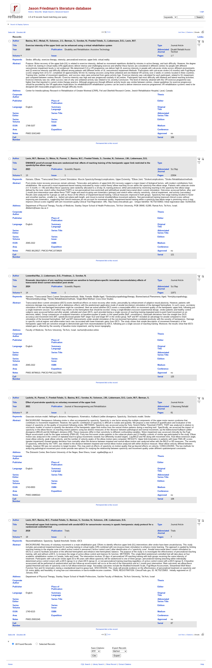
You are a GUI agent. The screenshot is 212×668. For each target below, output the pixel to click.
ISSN (15, 125)
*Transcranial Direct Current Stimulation (59, 179)
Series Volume (16, 120)
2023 (28, 169)
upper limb (92, 59)
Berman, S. (70, 41)
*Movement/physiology (36, 299)
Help (202, 664)
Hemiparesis (73, 416)
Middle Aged (98, 296)
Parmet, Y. (65, 158)
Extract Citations (125, 664)
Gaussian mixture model (37, 416)
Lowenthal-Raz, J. (34, 276)
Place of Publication (56, 102)
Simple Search (48, 12)
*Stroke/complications (154, 179)
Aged (163, 296)
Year (15, 49)
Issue (53, 56)
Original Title (161, 108)
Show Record (111, 664)
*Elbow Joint (137, 179)
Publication (56, 49)
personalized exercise (76, 59)
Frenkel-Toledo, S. (97, 41)
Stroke (29, 59)
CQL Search (85, 664)
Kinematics (85, 416)
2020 (28, 49)
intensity (61, 59)
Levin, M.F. (131, 41)
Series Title (56, 113)
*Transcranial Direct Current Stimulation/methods (56, 296)
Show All (38, 12)
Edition (161, 119)
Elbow (37, 179)
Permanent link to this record (106, 143)
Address (16, 91)
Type (160, 45)
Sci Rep (174, 169)
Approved (162, 133)
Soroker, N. (82, 41)
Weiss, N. (54, 158)
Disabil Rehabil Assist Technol (180, 50)
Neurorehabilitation (34, 541)
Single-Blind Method (86, 299)
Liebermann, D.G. (115, 41)
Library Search (98, 664)
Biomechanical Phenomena (148, 296)
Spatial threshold (61, 541)
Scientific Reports (73, 169)
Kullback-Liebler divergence (103, 416)
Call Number (16, 138)
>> (109, 32)
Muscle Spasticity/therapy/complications (96, 179)
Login (202, 12)
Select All (11, 32)
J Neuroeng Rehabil (179, 406)
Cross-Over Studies (104, 299)
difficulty (37, 59)
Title (15, 45)
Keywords (17, 59)
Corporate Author (17, 95)
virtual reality (104, 59)
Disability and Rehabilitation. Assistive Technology (87, 49)
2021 (28, 406)
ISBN (53, 125)
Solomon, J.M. (122, 158)
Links (200, 37)
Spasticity (121, 416)
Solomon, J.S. (56, 41)
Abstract (16, 63)
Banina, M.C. (32, 41)
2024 (28, 286)
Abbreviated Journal (163, 50)
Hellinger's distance (57, 416)
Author (16, 41)
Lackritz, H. (31, 398)
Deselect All (21, 32)
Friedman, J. (68, 276)
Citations (190, 32)
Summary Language (56, 108)
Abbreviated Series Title (163, 114)
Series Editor (16, 114)
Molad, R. (43, 41)
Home (30, 12)
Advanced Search (62, 12)
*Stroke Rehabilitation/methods (179, 179)
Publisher (17, 101)
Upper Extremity (123, 179)
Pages (160, 56)
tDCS (79, 541)
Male (82, 296)
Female (88, 296)
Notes (15, 133)
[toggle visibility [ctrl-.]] (9, 642)
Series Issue (54, 120)
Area (15, 129)
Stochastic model (135, 416)
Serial (160, 137)
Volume (16, 56)
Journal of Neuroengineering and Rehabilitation (85, 406)
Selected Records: (47, 644)
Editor (160, 101)
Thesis (161, 94)
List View (181, 32)
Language (17, 107)
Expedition (56, 129)
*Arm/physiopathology (177, 296)
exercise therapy (49, 59)
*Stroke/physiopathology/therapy (120, 296)
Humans (29, 179)
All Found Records (23, 644)
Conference (163, 129)
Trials (67, 531)
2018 (28, 531)
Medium (161, 125)
